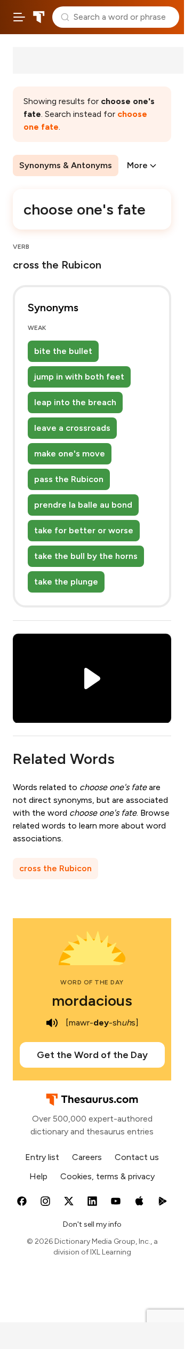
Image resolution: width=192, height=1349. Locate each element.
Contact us (137, 1157)
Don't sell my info (92, 1224)
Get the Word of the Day (92, 1055)
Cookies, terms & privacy (107, 1176)
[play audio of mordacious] (51, 1022)
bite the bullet (63, 351)
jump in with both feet (79, 377)
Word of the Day (92, 982)
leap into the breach (75, 402)
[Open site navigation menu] (19, 17)
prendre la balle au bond (83, 505)
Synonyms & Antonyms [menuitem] (65, 165)
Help (38, 1176)
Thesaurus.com (39, 17)
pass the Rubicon (68, 479)
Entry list (42, 1157)
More (137, 165)
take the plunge (66, 582)
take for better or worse (83, 530)
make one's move (69, 453)
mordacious (92, 1000)
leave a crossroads (72, 428)
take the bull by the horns (86, 556)
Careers (87, 1157)
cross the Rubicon (55, 868)
